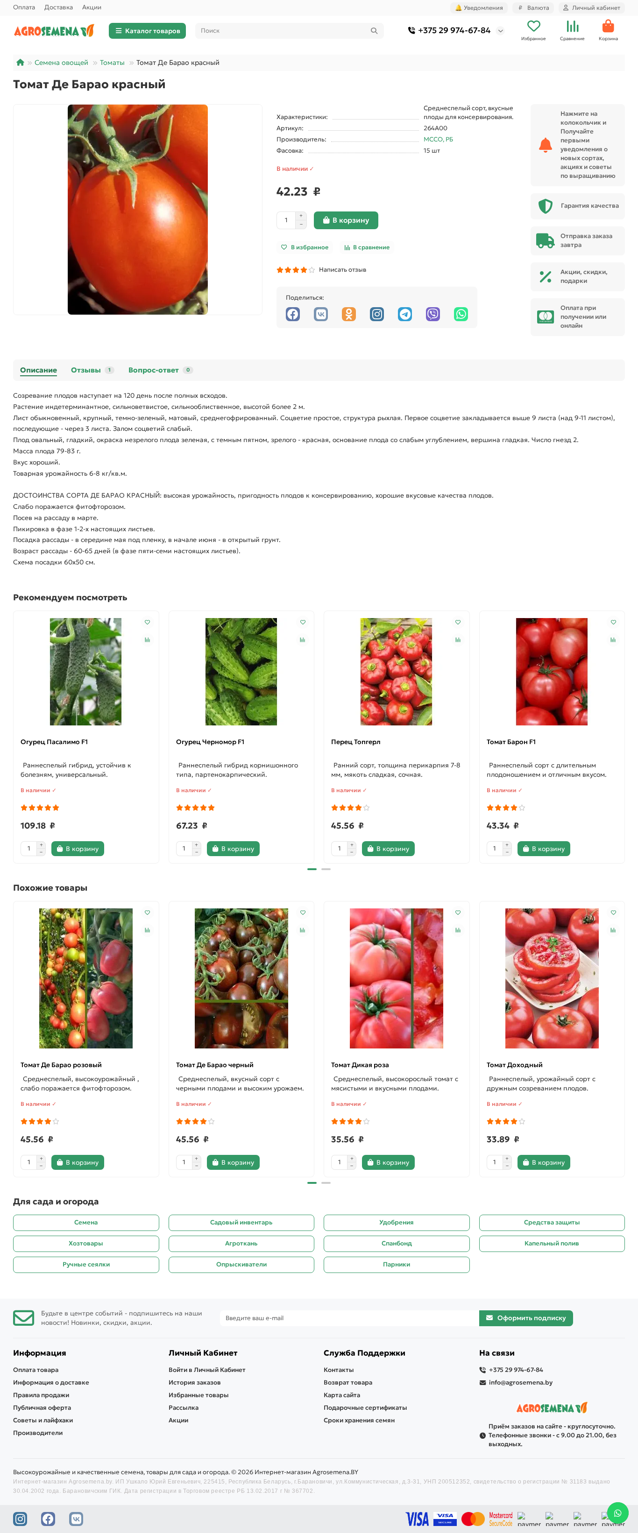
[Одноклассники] (349, 314)
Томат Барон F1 (511, 742)
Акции (91, 7)
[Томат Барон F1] (552, 671)
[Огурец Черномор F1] (241, 671)
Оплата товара (35, 1370)
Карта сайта (342, 1395)
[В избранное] (147, 622)
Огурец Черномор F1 (210, 742)
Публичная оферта (42, 1408)
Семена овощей (61, 62)
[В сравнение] (147, 640)
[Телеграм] (405, 314)
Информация (39, 1353)
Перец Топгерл (356, 742)
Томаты (112, 62)
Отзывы (91, 370)
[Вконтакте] (321, 314)
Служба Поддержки (364, 1353)
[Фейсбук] (293, 314)
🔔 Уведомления (479, 7)
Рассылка (183, 1408)
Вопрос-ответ (159, 370)
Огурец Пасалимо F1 (54, 742)
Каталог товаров (152, 31)
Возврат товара (348, 1382)
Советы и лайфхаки (43, 1420)
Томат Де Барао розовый (61, 1065)
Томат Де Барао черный (215, 1065)
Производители (38, 1433)
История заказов (195, 1382)
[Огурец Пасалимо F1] (86, 671)
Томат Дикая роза (360, 1065)
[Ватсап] (461, 314)
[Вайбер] (433, 314)
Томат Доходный (515, 1065)
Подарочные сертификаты (365, 1408)
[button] (14, 736)
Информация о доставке (51, 1382)
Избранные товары (199, 1395)
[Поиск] (374, 30)
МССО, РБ (438, 139)
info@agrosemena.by (521, 1382)
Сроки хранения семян (359, 1420)
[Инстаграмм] (377, 314)
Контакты (339, 1370)
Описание (38, 370)
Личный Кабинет (203, 1353)
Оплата (24, 7)
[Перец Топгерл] (396, 671)
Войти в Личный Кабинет (207, 1370)
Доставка (58, 7)
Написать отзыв (341, 270)
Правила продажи (41, 1395)
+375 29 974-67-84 (454, 30)
